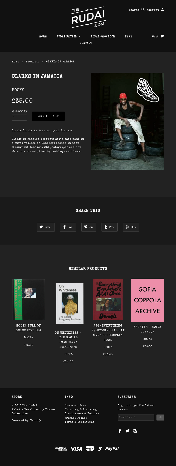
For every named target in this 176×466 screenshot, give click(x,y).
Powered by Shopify (26, 420)
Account (153, 10)
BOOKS (18, 90)
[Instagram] (135, 431)
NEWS (128, 37)
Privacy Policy (76, 418)
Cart (156, 37)
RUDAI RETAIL (67, 37)
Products (32, 62)
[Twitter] (127, 431)
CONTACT (86, 43)
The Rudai (30, 405)
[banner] (88, 17)
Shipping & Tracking (81, 410)
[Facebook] (120, 431)
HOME (43, 37)
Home (15, 62)
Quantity (19, 111)
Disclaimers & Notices (82, 414)
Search (134, 10)
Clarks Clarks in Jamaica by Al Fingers (42, 131)
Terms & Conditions (79, 422)
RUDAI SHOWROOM (103, 37)
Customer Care (75, 405)
